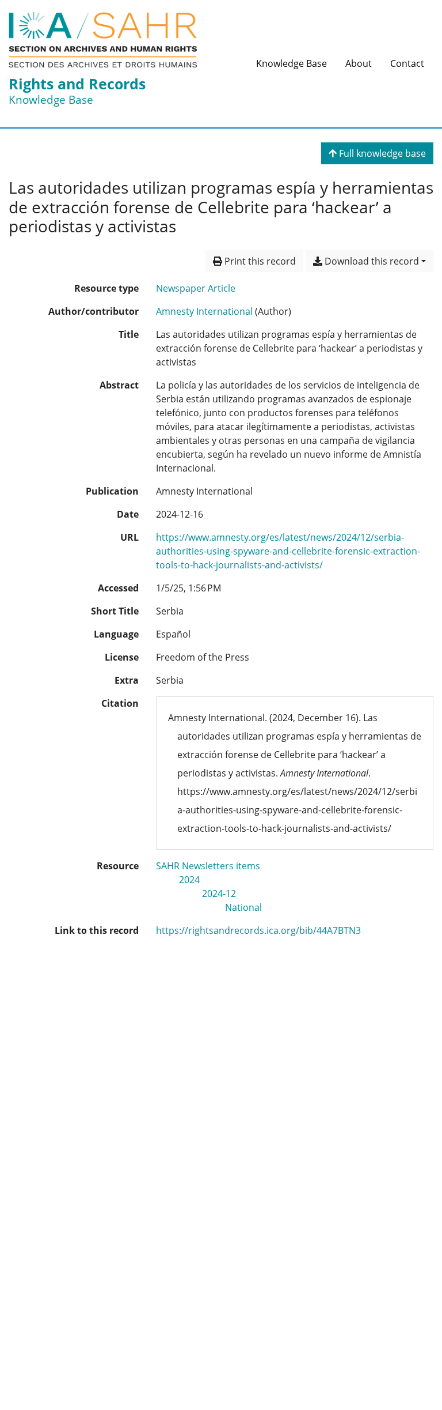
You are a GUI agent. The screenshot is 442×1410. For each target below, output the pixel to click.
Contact (407, 63)
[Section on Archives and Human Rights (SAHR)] (103, 39)
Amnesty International (204, 311)
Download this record (370, 261)
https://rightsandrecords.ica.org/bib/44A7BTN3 (258, 930)
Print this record (259, 261)
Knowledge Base (291, 63)
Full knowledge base (381, 153)
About (358, 63)
